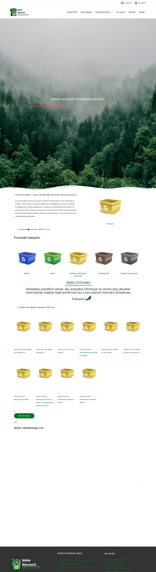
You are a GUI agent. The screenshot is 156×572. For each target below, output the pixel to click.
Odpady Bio (103, 273)
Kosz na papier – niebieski (114, 565)
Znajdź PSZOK (72, 12)
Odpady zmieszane (129, 273)
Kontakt (142, 12)
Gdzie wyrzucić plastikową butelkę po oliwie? (88, 399)
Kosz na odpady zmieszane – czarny (118, 568)
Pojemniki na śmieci (102, 12)
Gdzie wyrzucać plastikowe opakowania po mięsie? (88, 352)
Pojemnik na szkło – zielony (115, 562)
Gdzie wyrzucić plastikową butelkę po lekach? (66, 399)
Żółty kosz (50, 307)
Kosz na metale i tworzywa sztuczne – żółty (122, 559)
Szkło (52, 273)
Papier (27, 273)
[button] (24, 415)
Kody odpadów (86, 12)
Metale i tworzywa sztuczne (78, 274)
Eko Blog (132, 12)
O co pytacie (120, 12)
